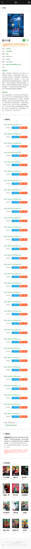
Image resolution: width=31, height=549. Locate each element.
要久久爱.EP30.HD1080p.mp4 (13, 143)
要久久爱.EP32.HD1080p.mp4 (13, 124)
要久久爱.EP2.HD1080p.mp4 (12, 404)
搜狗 (22, 545)
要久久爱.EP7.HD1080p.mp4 (12, 357)
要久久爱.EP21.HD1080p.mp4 (13, 227)
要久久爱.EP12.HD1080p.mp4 (13, 311)
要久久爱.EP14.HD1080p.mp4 (13, 292)
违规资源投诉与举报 (11, 425)
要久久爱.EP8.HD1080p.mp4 (12, 348)
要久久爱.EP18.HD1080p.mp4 (13, 255)
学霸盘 (15, 545)
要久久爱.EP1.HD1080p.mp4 (12, 413)
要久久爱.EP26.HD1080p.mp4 (13, 180)
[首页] (15, 2)
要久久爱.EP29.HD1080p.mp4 (13, 152)
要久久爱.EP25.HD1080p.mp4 (13, 190)
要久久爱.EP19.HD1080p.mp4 (13, 246)
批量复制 (12, 422)
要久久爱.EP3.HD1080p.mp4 (12, 395)
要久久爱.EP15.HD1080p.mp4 (13, 283)
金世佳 (19, 64)
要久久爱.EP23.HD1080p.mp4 (13, 208)
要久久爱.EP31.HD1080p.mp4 (13, 134)
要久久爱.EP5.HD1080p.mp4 (12, 376)
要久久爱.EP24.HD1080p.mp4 (13, 199)
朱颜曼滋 (14, 64)
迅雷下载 (16, 127)
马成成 (10, 62)
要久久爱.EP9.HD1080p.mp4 (12, 339)
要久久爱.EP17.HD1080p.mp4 (13, 264)
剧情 (7, 54)
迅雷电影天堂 (10, 545)
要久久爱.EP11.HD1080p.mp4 (13, 320)
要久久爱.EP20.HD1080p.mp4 (13, 236)
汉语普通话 (9, 51)
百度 (19, 545)
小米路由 (24, 127)
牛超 (7, 62)
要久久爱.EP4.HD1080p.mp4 (12, 385)
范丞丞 (10, 64)
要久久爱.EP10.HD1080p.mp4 (13, 329)
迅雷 (25, 545)
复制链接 (8, 127)
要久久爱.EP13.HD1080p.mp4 (13, 301)
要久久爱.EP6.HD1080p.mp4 (12, 367)
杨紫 (7, 64)
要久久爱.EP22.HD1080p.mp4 (13, 218)
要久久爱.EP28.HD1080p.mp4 (13, 162)
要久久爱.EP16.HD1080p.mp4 (13, 273)
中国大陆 (8, 48)
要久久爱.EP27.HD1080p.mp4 (13, 171)
